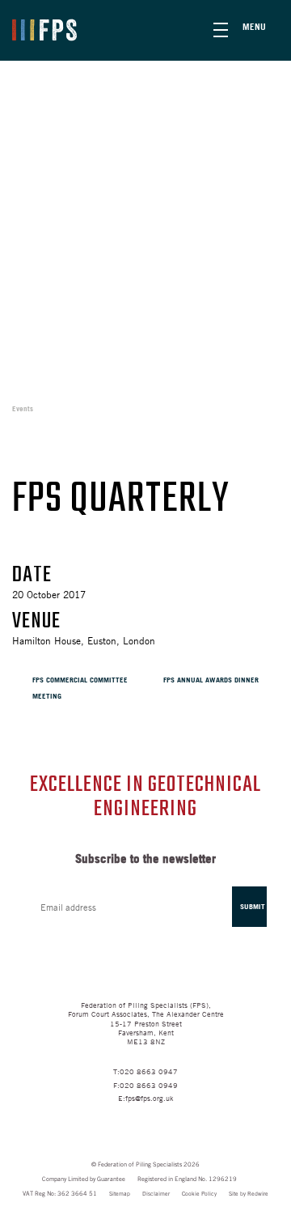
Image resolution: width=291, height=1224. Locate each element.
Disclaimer (156, 1193)
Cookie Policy (199, 1193)
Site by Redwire (248, 1193)
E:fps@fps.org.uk (146, 1097)
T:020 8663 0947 (145, 1070)
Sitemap (119, 1193)
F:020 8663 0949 (145, 1084)
